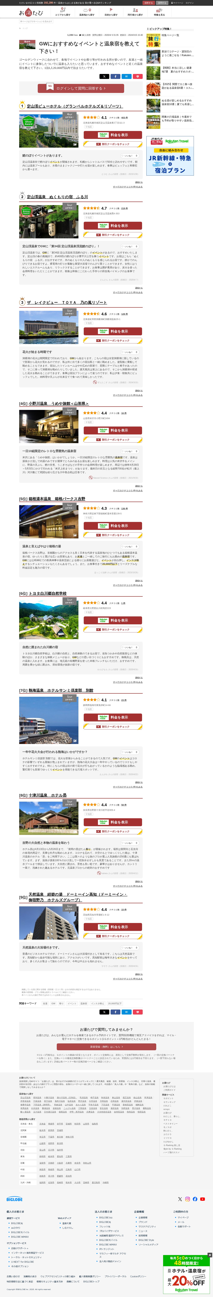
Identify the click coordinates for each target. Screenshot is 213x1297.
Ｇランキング (169, 1102)
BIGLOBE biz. (106, 1217)
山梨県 (42, 1143)
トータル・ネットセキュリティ (26, 1257)
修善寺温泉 (25, 1105)
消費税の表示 (30, 1276)
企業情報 (139, 1211)
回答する (149, 3)
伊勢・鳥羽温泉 (77, 1112)
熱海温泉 (131, 1112)
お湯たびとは (169, 1086)
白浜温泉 (35, 1108)
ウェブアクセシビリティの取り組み (57, 1276)
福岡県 (42, 1182)
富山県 (42, 1150)
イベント (72, 1003)
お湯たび (167, 1113)
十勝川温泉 (49, 1097)
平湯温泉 (116, 1105)
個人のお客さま (15, 1211)
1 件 (123, 603)
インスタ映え (97, 1003)
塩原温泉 (72, 1101)
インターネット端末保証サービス (27, 1252)
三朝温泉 (82, 1108)
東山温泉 (116, 1097)
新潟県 (60, 1143)
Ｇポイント (168, 1098)
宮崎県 (86, 1182)
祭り (61, 1003)
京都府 (51, 1163)
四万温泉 (48, 1101)
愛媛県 (60, 1176)
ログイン (190, 3)
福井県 (60, 1150)
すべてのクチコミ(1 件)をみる (128, 292)
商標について (73, 1281)
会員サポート (184, 1226)
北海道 (42, 1124)
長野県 (51, 1143)
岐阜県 (51, 1156)
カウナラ (167, 1134)
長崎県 (60, 1182)
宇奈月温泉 (93, 1105)
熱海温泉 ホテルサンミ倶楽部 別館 (61, 690)
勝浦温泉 (46, 1108)
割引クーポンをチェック (116, 144)
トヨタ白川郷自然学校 (48, 593)
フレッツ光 (104, 1226)
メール (181, 1222)
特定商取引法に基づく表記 (20, 1281)
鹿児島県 (96, 1182)
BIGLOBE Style (146, 1240)
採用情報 (143, 1235)
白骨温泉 (93, 1101)
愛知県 (60, 1156)
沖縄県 (106, 1182)
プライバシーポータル (115, 1276)
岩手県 (60, 1124)
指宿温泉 (142, 1112)
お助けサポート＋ (20, 1248)
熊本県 (69, 1182)
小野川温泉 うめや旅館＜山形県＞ (59, 403)
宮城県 (69, 1124)
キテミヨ (167, 1120)
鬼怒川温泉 (60, 1101)
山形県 (86, 1124)
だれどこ (167, 1105)
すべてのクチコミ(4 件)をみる (128, 187)
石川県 (51, 1150)
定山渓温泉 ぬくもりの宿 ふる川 (57, 197)
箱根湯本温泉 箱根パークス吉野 (57, 499)
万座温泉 (37, 1101)
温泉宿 (83, 1003)
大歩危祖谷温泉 (104, 1112)
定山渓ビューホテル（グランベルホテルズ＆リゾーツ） (75, 106)
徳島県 (42, 1176)
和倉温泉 (58, 1105)
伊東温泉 (138, 1101)
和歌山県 (87, 1163)
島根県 (51, 1169)
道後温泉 (57, 1108)
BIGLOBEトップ (91, 1281)
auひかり (15, 1227)
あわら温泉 (81, 1105)
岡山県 (60, 1169)
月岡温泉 (104, 1101)
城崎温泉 (140, 1105)
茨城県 (60, 1130)
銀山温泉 (137, 1097)
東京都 (60, 1137)
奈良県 (77, 1163)
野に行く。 (168, 1131)
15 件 (124, 909)
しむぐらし (67, 1227)
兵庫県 (69, 1163)
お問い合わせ (13, 1276)
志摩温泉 (90, 1112)
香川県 (51, 1176)
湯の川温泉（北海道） (67, 1097)
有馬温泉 (24, 1108)
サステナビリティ (147, 1226)
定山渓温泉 (25, 1097)
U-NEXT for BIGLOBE (22, 1261)
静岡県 (42, 1156)
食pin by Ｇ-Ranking (172, 1149)
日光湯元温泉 (50, 1112)
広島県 (69, 1169)
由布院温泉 (119, 1112)
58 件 (124, 805)
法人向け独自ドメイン (110, 1261)
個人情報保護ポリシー (90, 1276)
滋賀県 (42, 1163)
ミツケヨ (167, 1138)
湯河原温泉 (126, 1101)
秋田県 (77, 1124)
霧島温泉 (147, 1108)
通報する (139, 182)
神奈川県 (70, 1137)
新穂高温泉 (128, 1105)
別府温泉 (125, 1108)
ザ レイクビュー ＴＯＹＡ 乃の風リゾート (67, 302)
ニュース (143, 1231)
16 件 (124, 413)
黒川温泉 (136, 1108)
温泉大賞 (66, 1223)
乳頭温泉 (84, 1097)
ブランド (143, 1222)
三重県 (69, 1156)
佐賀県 (51, 1182)
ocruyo (166, 1109)
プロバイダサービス (109, 1231)
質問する (162, 3)
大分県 (77, 1182)
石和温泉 (115, 1101)
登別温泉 (37, 1097)
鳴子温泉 (94, 1097)
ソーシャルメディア (148, 1244)
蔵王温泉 (127, 1097)
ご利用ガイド (169, 1090)
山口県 (77, 1169)
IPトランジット (106, 1249)
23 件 (124, 700)
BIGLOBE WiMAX (20, 1236)
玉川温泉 (37, 1112)
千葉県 (51, 1137)
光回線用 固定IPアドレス (111, 1235)
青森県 (51, 1124)
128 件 (124, 314)
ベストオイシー (170, 1124)
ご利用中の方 (180, 1211)
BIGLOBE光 (17, 1223)
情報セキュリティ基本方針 (50, 1281)
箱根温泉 (63, 1112)
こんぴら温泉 (69, 1108)
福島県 (95, 1124)
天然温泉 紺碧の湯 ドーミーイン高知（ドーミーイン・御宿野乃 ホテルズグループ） (78, 897)
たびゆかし (168, 1142)
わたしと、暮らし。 (172, 1116)
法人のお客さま (103, 1211)
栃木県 (42, 1130)
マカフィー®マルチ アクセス (112, 1255)
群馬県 (51, 1130)
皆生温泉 (104, 1108)
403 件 (124, 117)
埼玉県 (42, 1137)
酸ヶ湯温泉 (25, 1112)
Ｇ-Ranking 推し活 (171, 1145)
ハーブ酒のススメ (171, 1152)
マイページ (178, 3)
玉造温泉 (93, 1108)
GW (53, 1003)
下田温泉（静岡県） (42, 1105)
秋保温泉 (105, 1097)
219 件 (124, 208)
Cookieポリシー (138, 1276)
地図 (89, 127)
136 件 (124, 508)
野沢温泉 (82, 1101)
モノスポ (167, 1127)
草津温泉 (148, 1097)
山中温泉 (69, 1105)
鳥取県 (42, 1169)
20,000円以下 (115, 1003)
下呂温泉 (105, 1105)
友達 (45, 1003)
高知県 (69, 1176)
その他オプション (20, 1266)
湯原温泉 (115, 1108)
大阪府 (60, 1163)
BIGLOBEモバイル (20, 1232)
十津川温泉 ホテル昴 (48, 795)
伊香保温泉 (25, 1101)
